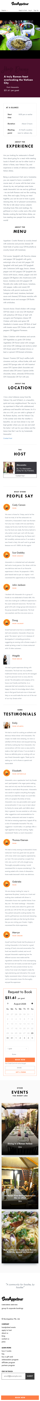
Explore (4, 10)
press (3, 1342)
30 (8, 1037)
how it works (6, 1351)
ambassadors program (10, 1360)
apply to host (7, 1330)
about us (5, 1333)
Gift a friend (20, 1072)
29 (32, 1033)
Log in (30, 10)
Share (19, 1068)
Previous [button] (4, 33)
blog (3, 1336)
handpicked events (9, 1327)
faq (3, 1354)
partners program (8, 1365)
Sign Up (36, 10)
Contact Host (7, 438)
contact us (5, 1339)
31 (12, 1037)
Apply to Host (22, 10)
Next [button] (35, 33)
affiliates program (8, 1362)
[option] (20, 35)
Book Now (20, 1060)
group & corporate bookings (12, 1308)
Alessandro (21, 465)
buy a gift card (7, 1357)
